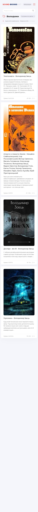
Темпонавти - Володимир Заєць (17, 76)
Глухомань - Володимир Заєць (17, 318)
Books (12, 4)
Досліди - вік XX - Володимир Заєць (19, 249)
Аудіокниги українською (12, 21)
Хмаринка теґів (24, 21)
